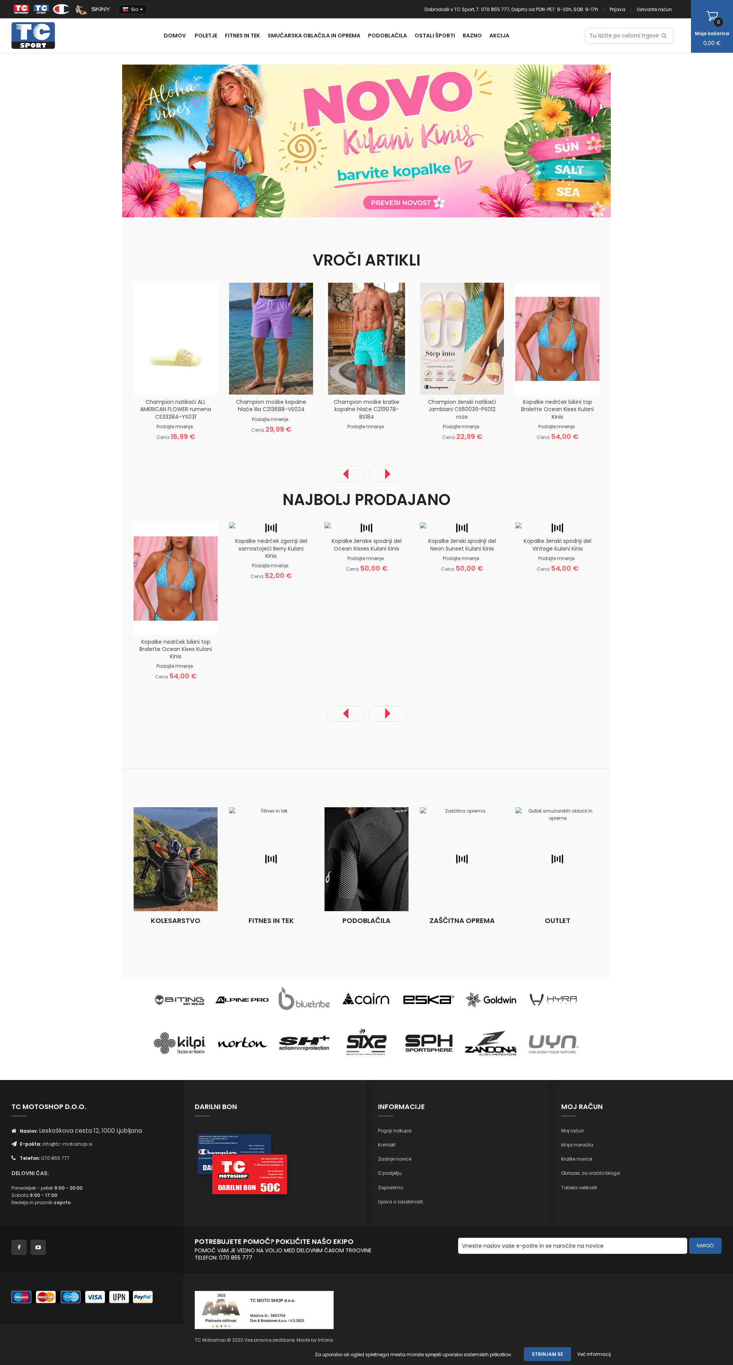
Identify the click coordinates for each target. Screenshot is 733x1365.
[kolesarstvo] (176, 859)
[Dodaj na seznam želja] (166, 382)
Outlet (557, 920)
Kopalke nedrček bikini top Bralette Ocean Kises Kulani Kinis (557, 409)
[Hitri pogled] (204, 382)
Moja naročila (577, 1145)
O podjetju (390, 1173)
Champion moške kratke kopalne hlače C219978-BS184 (366, 409)
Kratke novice (576, 1159)
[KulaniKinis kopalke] (244, 140)
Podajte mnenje (175, 426)
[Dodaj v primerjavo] (185, 382)
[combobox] (629, 36)
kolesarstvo (175, 920)
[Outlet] (557, 859)
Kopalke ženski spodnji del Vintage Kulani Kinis (557, 544)
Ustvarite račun (654, 9)
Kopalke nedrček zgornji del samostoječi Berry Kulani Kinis (271, 548)
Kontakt (387, 1145)
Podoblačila (366, 920)
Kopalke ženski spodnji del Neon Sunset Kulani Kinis (462, 544)
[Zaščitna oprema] (462, 859)
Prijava (617, 9)
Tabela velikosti (579, 1187)
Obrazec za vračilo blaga (590, 1173)
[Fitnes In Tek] (271, 859)
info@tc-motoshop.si (67, 1144)
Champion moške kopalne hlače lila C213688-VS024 (271, 405)
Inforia (325, 1340)
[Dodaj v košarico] (147, 382)
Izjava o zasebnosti (400, 1201)
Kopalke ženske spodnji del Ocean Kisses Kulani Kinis (367, 544)
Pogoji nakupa (395, 1130)
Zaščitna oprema (462, 920)
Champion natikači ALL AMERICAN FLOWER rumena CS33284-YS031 (175, 409)
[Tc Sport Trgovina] (179, 999)
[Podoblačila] (366, 859)
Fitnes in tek (271, 920)
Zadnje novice (394, 1159)
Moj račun (572, 1130)
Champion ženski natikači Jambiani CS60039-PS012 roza (462, 409)
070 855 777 (55, 1158)
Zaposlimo (390, 1187)
